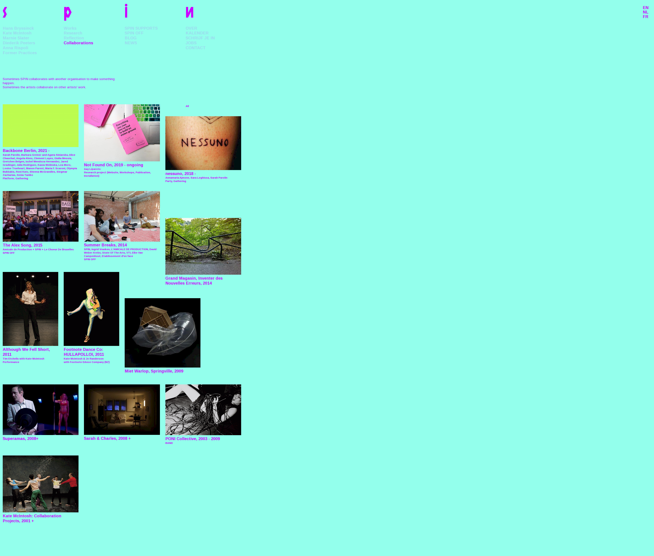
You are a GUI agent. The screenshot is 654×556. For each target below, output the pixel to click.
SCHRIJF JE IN (200, 38)
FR (645, 16)
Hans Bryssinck (18, 28)
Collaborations (78, 43)
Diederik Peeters (19, 43)
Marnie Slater (16, 38)
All (187, 106)
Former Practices (20, 52)
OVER (191, 28)
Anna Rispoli (15, 47)
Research (73, 33)
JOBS (191, 43)
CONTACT (196, 47)
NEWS (131, 43)
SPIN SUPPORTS (141, 28)
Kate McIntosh (17, 33)
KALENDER (197, 33)
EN (646, 7)
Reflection (74, 38)
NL (645, 12)
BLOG (131, 38)
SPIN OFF (134, 33)
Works (70, 28)
